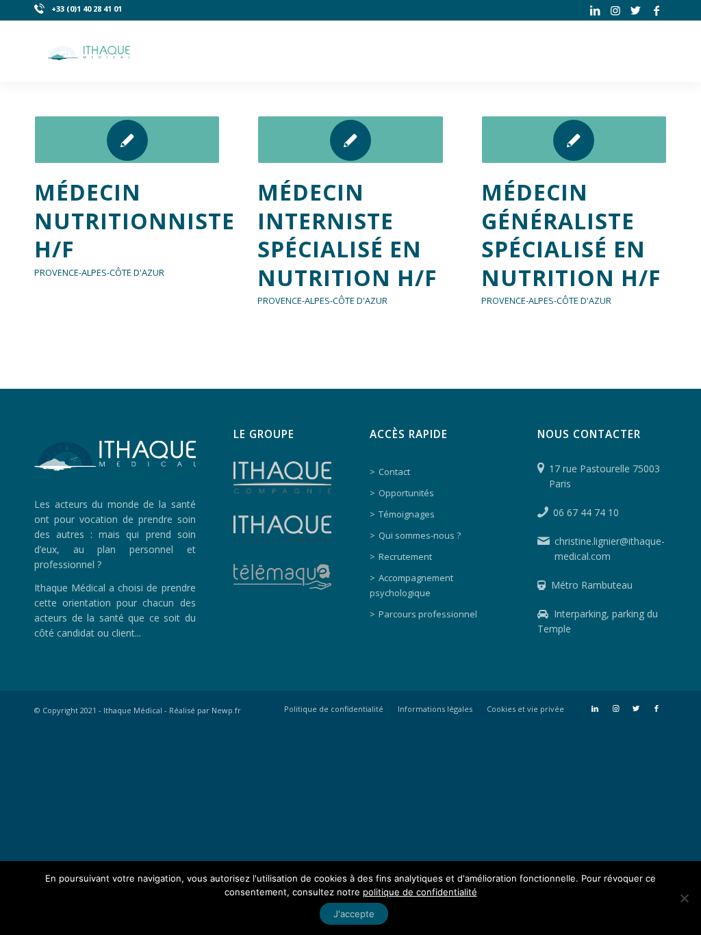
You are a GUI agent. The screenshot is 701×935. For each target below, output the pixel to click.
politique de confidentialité (420, 891)
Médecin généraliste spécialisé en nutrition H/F (571, 234)
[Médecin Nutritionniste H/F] (127, 140)
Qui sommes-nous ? (420, 535)
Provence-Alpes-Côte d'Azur (99, 272)
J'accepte (353, 913)
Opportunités (406, 493)
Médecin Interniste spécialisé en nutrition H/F (347, 234)
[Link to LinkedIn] (594, 10)
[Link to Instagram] (615, 10)
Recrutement (405, 556)
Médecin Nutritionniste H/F (134, 220)
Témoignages (407, 514)
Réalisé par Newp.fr (205, 710)
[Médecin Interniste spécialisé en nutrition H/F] (350, 140)
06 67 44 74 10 (586, 512)
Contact (394, 471)
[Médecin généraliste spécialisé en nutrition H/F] (574, 140)
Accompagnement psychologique (411, 585)
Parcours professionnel (428, 614)
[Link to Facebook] (656, 10)
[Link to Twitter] (636, 10)
